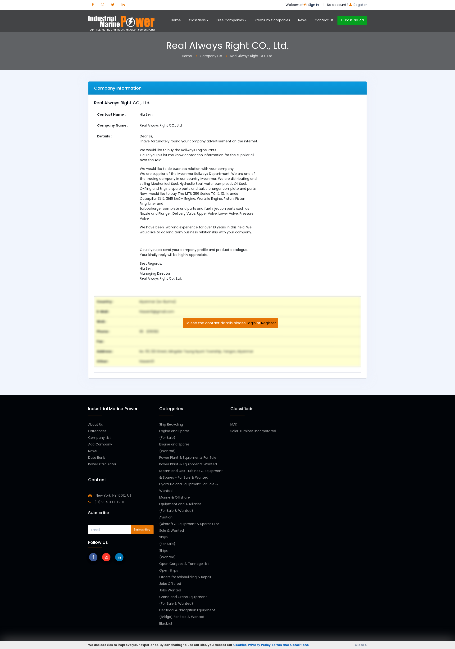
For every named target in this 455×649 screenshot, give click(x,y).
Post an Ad (354, 20)
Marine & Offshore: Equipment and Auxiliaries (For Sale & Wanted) (180, 504)
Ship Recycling (171, 424)
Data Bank (96, 457)
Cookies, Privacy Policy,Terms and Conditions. (271, 645)
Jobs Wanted (170, 590)
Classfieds (198, 20)
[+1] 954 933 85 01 (109, 502)
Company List (99, 437)
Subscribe (142, 529)
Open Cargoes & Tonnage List (184, 563)
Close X (361, 645)
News (302, 20)
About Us (95, 424)
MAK (233, 424)
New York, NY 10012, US (113, 495)
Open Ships (168, 570)
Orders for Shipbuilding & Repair (185, 577)
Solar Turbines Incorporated (253, 431)
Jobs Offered (170, 583)
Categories (97, 431)
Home (176, 20)
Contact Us (324, 20)
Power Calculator (102, 464)
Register (268, 322)
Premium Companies (272, 20)
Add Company (100, 444)
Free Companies (231, 20)
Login (251, 322)
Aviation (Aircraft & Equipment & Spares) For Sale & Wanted (189, 524)
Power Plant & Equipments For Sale (187, 457)
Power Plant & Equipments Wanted (188, 464)
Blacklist (165, 623)
